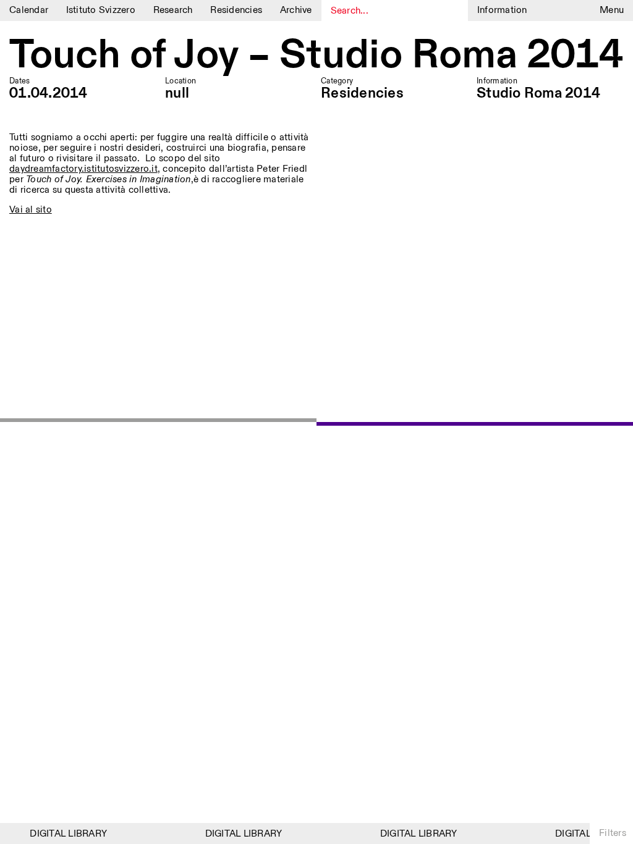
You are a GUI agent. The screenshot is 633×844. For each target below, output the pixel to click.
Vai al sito (30, 210)
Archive (296, 10)
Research (173, 10)
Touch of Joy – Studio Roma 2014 (316, 56)
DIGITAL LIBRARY (65, 834)
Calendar (28, 10)
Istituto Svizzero (100, 10)
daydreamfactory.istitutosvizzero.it (83, 169)
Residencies (236, 10)
